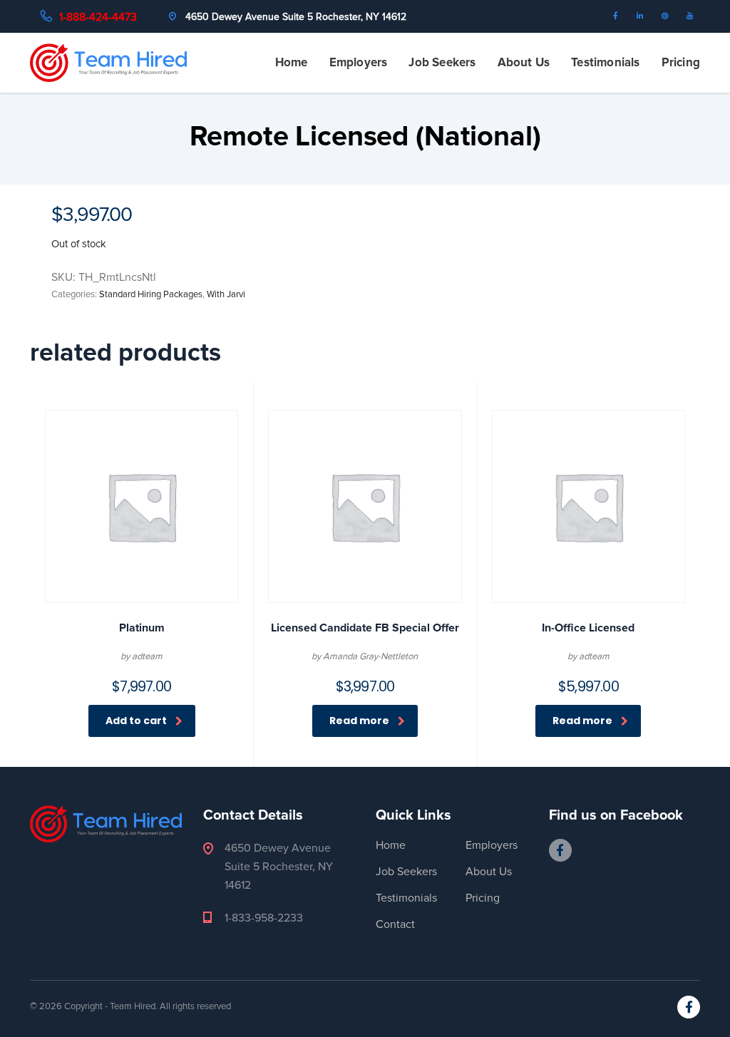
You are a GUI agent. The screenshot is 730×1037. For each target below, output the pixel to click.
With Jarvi (226, 294)
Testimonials (605, 62)
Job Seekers (441, 62)
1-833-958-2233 (264, 918)
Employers (358, 62)
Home (291, 62)
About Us (524, 62)
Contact (395, 924)
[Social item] (619, 16)
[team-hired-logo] (108, 62)
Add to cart (136, 720)
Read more (359, 720)
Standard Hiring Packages (150, 294)
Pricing (681, 62)
